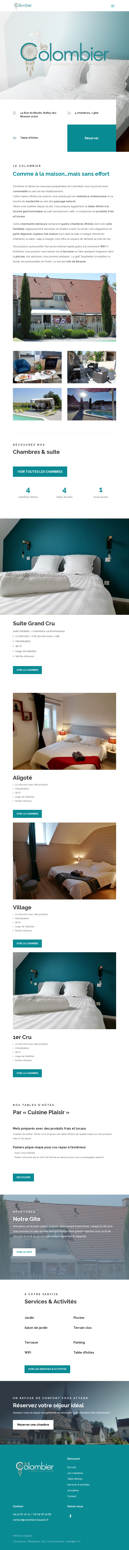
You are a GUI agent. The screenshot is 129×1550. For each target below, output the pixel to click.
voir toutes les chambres (40, 472)
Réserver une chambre (33, 1424)
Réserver (92, 138)
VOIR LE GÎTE (24, 1252)
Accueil (71, 1467)
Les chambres (75, 1473)
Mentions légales (22, 1535)
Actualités (73, 1490)
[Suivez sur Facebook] (70, 1516)
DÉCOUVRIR (23, 1177)
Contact (71, 1496)
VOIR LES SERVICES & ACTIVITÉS (47, 1369)
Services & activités (78, 1484)
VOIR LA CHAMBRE (27, 670)
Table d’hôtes (74, 1478)
